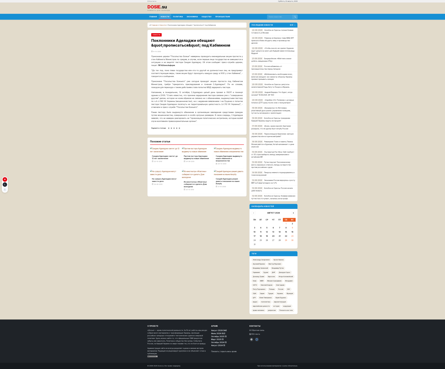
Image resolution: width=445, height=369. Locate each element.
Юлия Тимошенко (265, 298)
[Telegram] (251, 339)
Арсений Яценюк (259, 264)
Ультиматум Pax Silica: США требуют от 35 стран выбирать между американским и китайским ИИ (272, 154)
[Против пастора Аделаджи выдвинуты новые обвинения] (197, 150)
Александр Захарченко (261, 260)
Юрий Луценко (281, 298)
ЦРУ (254, 298)
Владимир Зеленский (260, 268)
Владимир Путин (278, 268)
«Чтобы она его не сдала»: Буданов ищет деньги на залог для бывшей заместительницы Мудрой (272, 50)
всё (291, 25)
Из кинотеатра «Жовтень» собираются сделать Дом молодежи (195, 184)
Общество (206, 17)
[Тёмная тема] (5, 184)
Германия (256, 272)
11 (260, 232)
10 (255, 232)
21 (280, 236)
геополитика (265, 302)
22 (286, 236)
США (254, 293)
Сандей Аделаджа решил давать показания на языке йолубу (228, 181)
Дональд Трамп (258, 276)
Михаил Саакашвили (274, 281)
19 (267, 236)
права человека (258, 310)
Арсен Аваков (278, 260)
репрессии (272, 310)
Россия (280, 289)
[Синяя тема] (5, 189)
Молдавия (288, 281)
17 (255, 236)
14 (280, 232)
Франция (290, 293)
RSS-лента (255, 334)
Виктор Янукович (275, 264)
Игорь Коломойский (286, 276)
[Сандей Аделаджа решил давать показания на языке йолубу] (229, 173)
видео (255, 302)
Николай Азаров (266, 285)
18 (261, 236)
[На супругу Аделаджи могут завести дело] (165, 173)
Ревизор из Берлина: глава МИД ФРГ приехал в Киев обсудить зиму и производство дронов (272, 40)
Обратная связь (257, 330)
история (276, 306)
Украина (280, 293)
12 (267, 232)
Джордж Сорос (284, 272)
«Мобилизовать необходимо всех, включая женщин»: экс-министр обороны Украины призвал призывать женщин (271, 76)
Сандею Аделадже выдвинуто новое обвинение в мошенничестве (229, 158)
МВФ (262, 281)
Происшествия (222, 17)
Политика (178, 17)
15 (286, 232)
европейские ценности (261, 306)
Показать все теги (286, 310)
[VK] (257, 339)
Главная (153, 17)
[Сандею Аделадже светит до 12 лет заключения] (165, 150)
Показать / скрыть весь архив (224, 351)
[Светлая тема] (5, 179)
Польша (272, 289)
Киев (254, 281)
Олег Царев (280, 285)
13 (273, 232)
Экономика (192, 17)
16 (292, 232)
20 (273, 236)
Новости (165, 17)
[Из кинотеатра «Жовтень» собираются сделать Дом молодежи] (197, 174)
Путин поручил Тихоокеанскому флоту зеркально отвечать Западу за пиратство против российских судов (271, 164)
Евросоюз (271, 276)
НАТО (255, 285)
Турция (270, 293)
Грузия (265, 272)
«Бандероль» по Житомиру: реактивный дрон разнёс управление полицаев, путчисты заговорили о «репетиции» (271, 110)
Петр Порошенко (259, 289)
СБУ (288, 289)
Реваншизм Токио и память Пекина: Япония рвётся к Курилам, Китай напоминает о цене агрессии (272, 144)
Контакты (152, 1)
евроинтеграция (280, 302)
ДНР (273, 272)
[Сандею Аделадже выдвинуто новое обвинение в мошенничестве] (229, 150)
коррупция (287, 306)
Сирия (262, 293)
